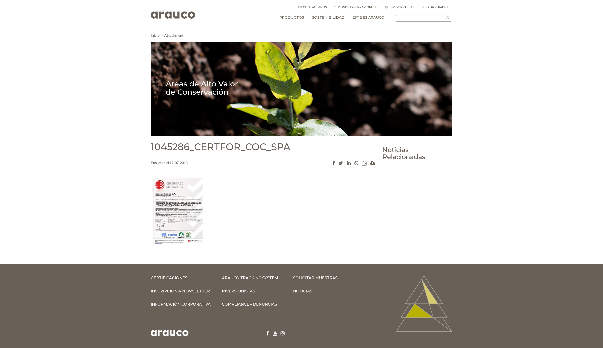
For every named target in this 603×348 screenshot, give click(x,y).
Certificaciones (169, 278)
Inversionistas (402, 7)
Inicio (155, 35)
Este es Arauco (368, 17)
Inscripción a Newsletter (180, 291)
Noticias (302, 291)
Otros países (437, 7)
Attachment (173, 35)
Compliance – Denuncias (249, 304)
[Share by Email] (364, 163)
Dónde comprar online (358, 7)
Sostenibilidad (328, 17)
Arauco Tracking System (250, 278)
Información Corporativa (181, 304)
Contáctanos (315, 7)
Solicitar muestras (315, 278)
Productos (291, 17)
